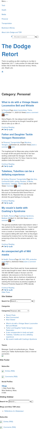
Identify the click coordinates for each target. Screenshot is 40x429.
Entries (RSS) (10, 371)
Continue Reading (8, 127)
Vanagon (5, 144)
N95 (23, 259)
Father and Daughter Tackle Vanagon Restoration (17, 136)
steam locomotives (20, 110)
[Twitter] (3, 386)
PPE (27, 259)
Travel (4, 112)
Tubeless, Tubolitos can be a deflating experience (18, 172)
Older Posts (6, 292)
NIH (9, 218)
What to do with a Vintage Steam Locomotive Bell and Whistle (20, 103)
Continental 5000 (8, 181)
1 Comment (10, 186)
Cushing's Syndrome (26, 216)
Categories (6, 311)
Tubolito (20, 183)
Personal (5, 19)
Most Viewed (10, 319)
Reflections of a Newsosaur (14, 411)
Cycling (6, 179)
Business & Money (8, 28)
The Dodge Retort (16, 50)
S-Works (30, 181)
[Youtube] (6, 386)
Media (4, 14)
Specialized (6, 183)
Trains (30, 110)
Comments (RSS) (11, 376)
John (6, 115)
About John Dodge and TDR (12, 32)
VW (10, 144)
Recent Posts (10, 315)
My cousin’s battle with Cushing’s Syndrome (15, 209)
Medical (4, 218)
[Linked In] (4, 386)
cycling (17, 181)
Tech (3, 5)
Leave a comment (32, 112)
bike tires (34, 179)
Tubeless (14, 183)
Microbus (28, 142)
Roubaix (23, 181)
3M (20, 259)
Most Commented (12, 317)
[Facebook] (11, 36)
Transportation (7, 23)
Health (4, 10)
